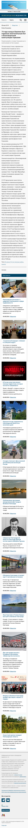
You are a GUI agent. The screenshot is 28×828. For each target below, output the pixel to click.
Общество (15, 25)
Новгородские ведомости (20, 783)
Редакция (4, 825)
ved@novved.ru (22, 776)
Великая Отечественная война (14, 262)
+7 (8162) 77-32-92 (18, 774)
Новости (4, 20)
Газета (12, 20)
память (4, 264)
